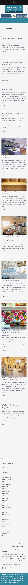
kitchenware (3, 558)
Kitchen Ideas (4, 500)
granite (6, 549)
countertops (4, 546)
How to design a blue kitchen (10, 280)
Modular (6, 560)
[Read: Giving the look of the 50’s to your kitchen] (14, 225)
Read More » (4, 55)
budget (5, 543)
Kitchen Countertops (6, 484)
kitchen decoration (13, 554)
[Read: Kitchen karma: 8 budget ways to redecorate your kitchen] (14, 366)
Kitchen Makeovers (6, 507)
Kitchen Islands (5, 503)
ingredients (19, 549)
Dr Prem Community (13, 576)
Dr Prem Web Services (12, 578)
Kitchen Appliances (6, 479)
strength (8, 564)
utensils (18, 564)
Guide (2, 474)
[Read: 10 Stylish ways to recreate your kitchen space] (14, 146)
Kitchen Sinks (4, 512)
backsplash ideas (14, 540)
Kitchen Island (18, 556)
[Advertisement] (12, 444)
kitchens (24, 556)
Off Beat (3, 526)
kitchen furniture (11, 556)
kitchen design (20, 554)
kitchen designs (4, 556)
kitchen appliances (11, 552)
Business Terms (7, 580)
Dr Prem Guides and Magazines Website (11, 574)
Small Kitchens (5, 531)
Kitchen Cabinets (5, 481)
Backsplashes (4, 467)
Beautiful (19, 540)
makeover (16, 558)
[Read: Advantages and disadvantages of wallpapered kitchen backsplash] (14, 316)
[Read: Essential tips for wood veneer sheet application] (14, 184)
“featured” (6, 568)
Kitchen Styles (5, 517)
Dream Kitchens (5, 472)
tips (11, 564)
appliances (3, 540)
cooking (18, 543)
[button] (14, 2)
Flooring (21, 546)
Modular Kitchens (5, 524)
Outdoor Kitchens (5, 528)
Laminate (8, 558)
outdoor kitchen (11, 560)
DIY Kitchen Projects (6, 470)
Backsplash (9, 540)
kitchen (4, 552)
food (24, 546)
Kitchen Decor (4, 486)
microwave (20, 558)
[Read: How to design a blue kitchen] (14, 269)
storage (5, 564)
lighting (12, 558)
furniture (3, 549)
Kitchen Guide (4, 498)
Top (14, 564)
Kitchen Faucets (5, 491)
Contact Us (23, 422)
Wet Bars (3, 535)
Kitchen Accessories (6, 477)
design (9, 546)
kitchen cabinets (20, 552)
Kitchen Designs (5, 488)
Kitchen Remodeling (6, 510)
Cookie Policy (14, 580)
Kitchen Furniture (5, 496)
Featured (14, 546)
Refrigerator (18, 560)
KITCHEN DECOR (5, 554)
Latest (3, 521)
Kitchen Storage (5, 514)
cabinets (9, 543)
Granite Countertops (12, 549)
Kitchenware (4, 519)
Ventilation (4, 533)
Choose (13, 543)
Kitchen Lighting (5, 505)
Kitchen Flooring (5, 493)
